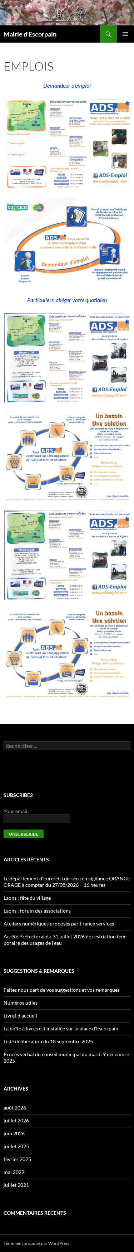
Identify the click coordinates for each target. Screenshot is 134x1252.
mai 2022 (14, 1172)
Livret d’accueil (20, 1015)
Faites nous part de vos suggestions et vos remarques (62, 990)
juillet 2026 (16, 1120)
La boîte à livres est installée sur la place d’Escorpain (61, 1028)
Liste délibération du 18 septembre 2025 (48, 1041)
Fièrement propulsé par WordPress (36, 1243)
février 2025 (17, 1159)
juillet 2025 (16, 1146)
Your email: (16, 811)
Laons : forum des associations (37, 911)
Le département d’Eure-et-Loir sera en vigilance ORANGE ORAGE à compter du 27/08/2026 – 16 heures (67, 881)
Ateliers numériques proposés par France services (59, 923)
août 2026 (15, 1107)
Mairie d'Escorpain (30, 34)
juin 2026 (14, 1133)
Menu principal (125, 34)
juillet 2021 (16, 1185)
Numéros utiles (21, 1003)
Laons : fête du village (27, 898)
